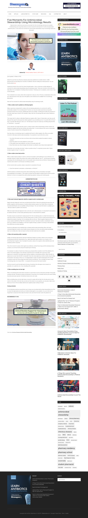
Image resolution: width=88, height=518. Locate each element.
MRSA (64, 434)
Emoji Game (71, 423)
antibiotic (71, 406)
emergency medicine (62, 423)
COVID (71, 421)
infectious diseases (65, 432)
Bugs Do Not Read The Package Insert (66, 298)
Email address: (61, 230)
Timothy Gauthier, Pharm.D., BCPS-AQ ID (34, 72)
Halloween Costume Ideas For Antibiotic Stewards (67, 353)
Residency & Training (62, 271)
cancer (65, 418)
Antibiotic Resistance (61, 408)
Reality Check (61, 268)
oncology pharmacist (62, 437)
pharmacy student (62, 455)
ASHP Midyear (60, 418)
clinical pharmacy (74, 418)
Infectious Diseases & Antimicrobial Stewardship (22, 332)
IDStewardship (19, 5)
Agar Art (65, 406)
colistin (67, 421)
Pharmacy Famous (61, 442)
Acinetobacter (60, 406)
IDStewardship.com (46, 513)
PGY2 (68, 440)
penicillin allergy (61, 440)
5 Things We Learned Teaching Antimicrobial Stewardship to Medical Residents (69, 374)
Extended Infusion (61, 426)
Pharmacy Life (68, 442)
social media (62, 461)
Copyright (53, 513)
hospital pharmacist (70, 426)
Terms (63, 513)
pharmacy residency (66, 448)
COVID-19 (60, 258)
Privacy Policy (70, 244)
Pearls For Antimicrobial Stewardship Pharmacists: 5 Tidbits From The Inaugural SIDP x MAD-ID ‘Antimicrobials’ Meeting (69, 306)
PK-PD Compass (71, 455)
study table (60, 467)
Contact (66, 513)
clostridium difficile (61, 421)
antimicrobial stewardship (63, 413)
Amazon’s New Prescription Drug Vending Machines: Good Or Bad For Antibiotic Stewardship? (68, 332)
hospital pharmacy (62, 428)
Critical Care (76, 421)
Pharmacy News (61, 266)
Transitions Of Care (68, 467)
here (15, 83)
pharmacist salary (74, 440)
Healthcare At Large (62, 261)
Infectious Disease (72, 428)
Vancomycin (74, 467)
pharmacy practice (62, 445)
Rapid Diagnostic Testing (69, 458)
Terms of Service (61, 244)
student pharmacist (66, 464)
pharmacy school (65, 452)
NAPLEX (69, 434)
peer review (71, 437)
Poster (77, 455)
